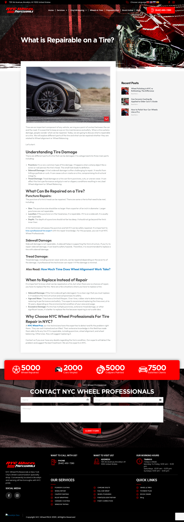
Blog (138, 10)
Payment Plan (112, 10)
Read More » (134, 94)
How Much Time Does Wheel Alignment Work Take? (75, 269)
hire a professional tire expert (39, 230)
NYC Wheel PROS (43, 517)
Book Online (127, 10)
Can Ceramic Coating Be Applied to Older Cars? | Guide (144, 100)
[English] (151, 2)
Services (61, 10)
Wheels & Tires (96, 10)
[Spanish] (157, 2)
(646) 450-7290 (66, 463)
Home (51, 10)
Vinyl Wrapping (77, 10)
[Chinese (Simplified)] (148, 2)
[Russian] (154, 2)
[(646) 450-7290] (54, 462)
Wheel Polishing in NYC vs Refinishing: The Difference (142, 89)
